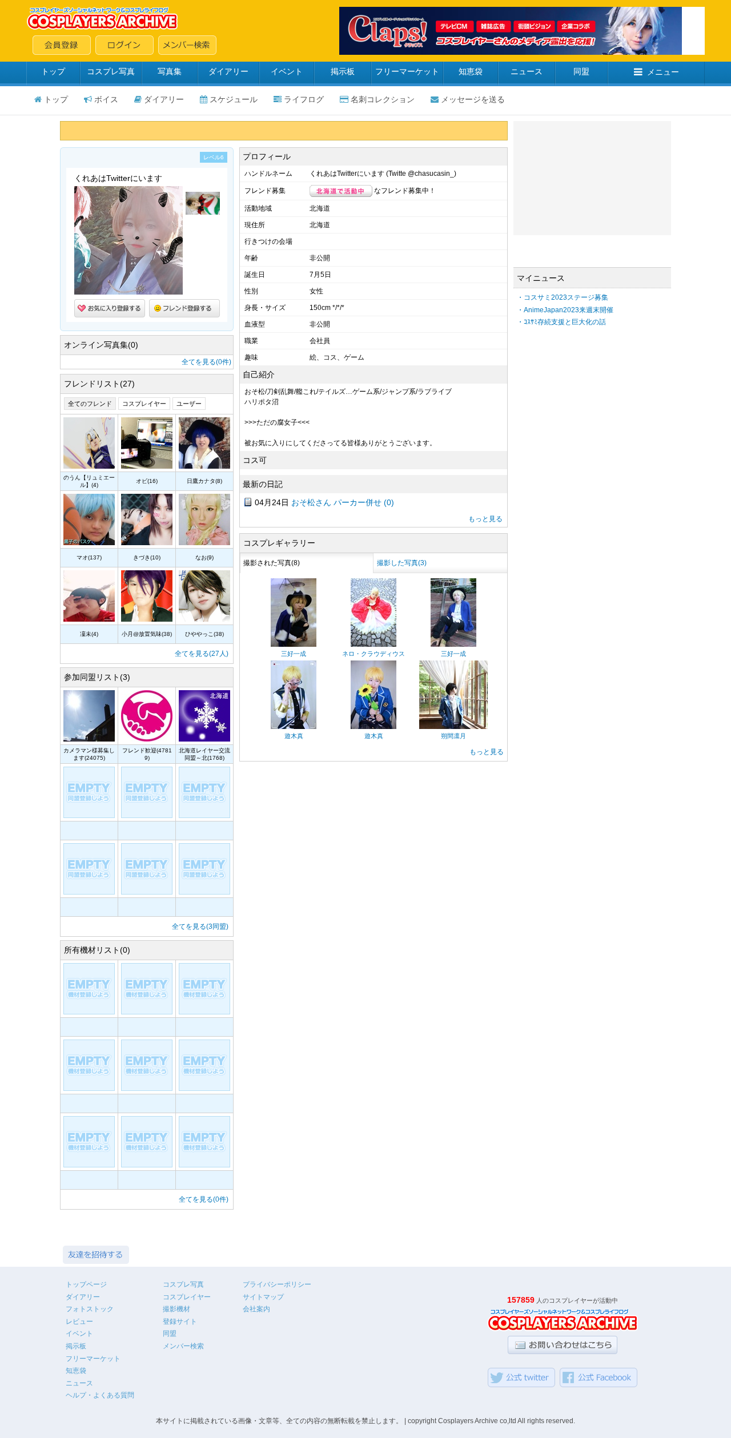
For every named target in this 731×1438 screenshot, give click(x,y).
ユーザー (189, 403)
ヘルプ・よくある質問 (100, 1395)
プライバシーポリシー (277, 1284)
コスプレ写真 (111, 71)
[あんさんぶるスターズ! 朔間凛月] (453, 727)
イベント (287, 71)
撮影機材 (176, 1309)
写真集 (170, 71)
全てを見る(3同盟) (200, 927)
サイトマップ (263, 1297)
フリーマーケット (407, 71)
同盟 (581, 71)
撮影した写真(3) (402, 563)
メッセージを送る (473, 99)
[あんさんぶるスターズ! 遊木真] (293, 727)
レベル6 (213, 157)
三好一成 (293, 653)
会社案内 (256, 1309)
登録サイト (180, 1322)
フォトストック (90, 1309)
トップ (53, 71)
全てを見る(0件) (206, 362)
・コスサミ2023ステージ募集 (562, 297)
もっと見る (485, 519)
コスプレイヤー (144, 403)
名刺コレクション (383, 99)
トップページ (86, 1284)
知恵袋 (471, 71)
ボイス (106, 99)
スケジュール (234, 99)
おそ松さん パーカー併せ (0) (342, 502)
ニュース (527, 71)
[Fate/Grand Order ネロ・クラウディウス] (373, 644)
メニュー (663, 71)
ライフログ (304, 99)
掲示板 (343, 71)
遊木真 (293, 735)
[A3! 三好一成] (293, 644)
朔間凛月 (453, 735)
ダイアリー (228, 71)
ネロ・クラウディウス (373, 653)
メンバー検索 (183, 1346)
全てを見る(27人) (201, 654)
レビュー (79, 1322)
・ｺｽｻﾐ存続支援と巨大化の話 (561, 322)
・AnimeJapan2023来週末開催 (565, 310)
